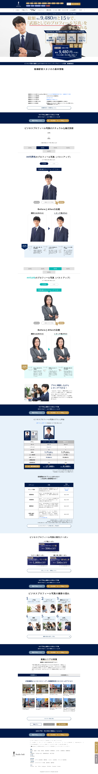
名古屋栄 (48, 5)
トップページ (49, 724)
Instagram (44, 766)
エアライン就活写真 (38, 759)
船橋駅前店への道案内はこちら (49, 107)
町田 (49, 3)
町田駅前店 (52, 750)
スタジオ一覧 (59, 740)
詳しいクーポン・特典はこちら (49, 570)
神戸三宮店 (52, 753)
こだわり (32, 740)
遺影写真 (52, 762)
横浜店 (42, 750)
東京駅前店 (47, 750)
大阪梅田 (28, 5)
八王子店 (57, 750)
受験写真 (45, 759)
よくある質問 (34, 742)
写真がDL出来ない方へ (78, 742)
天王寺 (32, 5)
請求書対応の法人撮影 (41, 746)
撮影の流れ (47, 740)
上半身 (44, 163)
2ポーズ (44, 423)
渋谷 (36, 3)
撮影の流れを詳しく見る (49, 636)
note (36, 766)
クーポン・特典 (53, 740)
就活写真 (32, 759)
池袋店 (35, 750)
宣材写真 (32, 762)
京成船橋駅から (64, 675)
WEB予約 (63, 724)
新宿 (28, 3)
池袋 (32, 3)
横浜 (39, 3)
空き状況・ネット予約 (59, 120)
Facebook (54, 766)
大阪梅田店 (32, 753)
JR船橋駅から (33, 675)
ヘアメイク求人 (66, 746)
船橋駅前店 (68, 750)
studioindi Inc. (48, 771)
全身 (54, 163)
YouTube (32, 766)
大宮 (58, 3)
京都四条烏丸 (37, 5)
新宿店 (31, 750)
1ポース (38, 423)
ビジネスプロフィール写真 (53, 744)
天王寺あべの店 (39, 753)
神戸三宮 (43, 5)
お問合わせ (34, 746)
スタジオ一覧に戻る (49, 718)
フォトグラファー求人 (59, 746)
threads (59, 766)
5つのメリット (43, 740)
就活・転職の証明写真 (34, 744)
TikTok (39, 766)
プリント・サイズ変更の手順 (48, 742)
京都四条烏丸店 (46, 753)
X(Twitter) (49, 766)
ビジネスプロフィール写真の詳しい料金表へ (49, 525)
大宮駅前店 (62, 750)
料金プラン (35, 724)
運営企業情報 (52, 746)
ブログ (40, 742)
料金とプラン (37, 740)
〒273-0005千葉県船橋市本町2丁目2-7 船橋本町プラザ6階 (58, 94)
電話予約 (37, 120)
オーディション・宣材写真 (43, 744)
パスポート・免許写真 (52, 759)
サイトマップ (47, 746)
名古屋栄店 (32, 756)
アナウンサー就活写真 (62, 759)
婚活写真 (48, 762)
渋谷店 (39, 750)
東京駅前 (44, 3)
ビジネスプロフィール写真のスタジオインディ (28, 13)
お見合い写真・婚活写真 (62, 744)
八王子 (53, 3)
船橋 (62, 3)
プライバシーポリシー (58, 742)
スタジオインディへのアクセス (43, 13)
